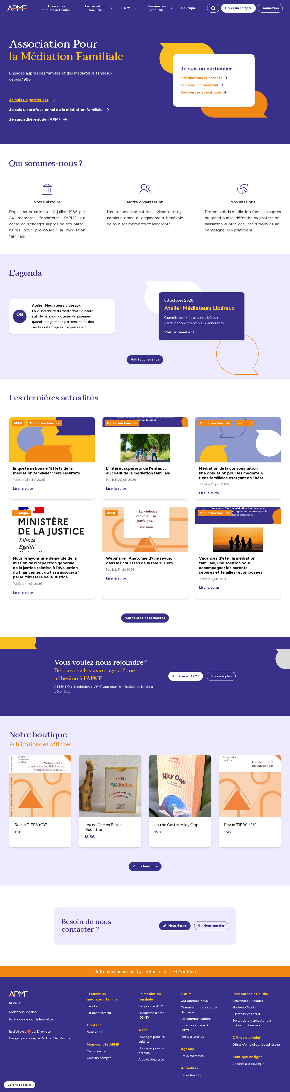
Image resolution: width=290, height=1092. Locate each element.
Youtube (187, 971)
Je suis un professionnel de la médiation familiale (56, 109)
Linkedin (151, 971)
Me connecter (96, 1051)
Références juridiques (247, 1001)
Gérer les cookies (19, 1084)
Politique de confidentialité (31, 1019)
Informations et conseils (201, 78)
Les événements (192, 1056)
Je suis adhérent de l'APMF (35, 119)
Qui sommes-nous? (195, 1001)
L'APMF (126, 8)
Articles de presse (151, 1059)
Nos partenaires (192, 1037)
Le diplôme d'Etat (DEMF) (151, 1015)
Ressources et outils (157, 8)
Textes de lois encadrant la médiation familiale (251, 1023)
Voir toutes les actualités (145, 618)
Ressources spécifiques (201, 92)
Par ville (92, 1006)
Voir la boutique (145, 866)
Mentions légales (23, 1012)
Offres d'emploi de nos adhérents (256, 1044)
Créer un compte (238, 8)
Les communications (196, 1019)
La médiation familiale (95, 8)
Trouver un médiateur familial (56, 8)
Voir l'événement (179, 332)
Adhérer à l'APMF (185, 676)
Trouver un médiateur (200, 85)
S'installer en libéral (246, 1014)
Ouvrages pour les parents (151, 1050)
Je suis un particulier (28, 99)
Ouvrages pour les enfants (151, 1039)
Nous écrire (177, 926)
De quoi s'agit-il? (150, 1006)
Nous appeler (214, 926)
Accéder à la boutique (248, 1064)
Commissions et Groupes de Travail (199, 1009)
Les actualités (191, 1075)
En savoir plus (221, 676)
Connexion (270, 8)
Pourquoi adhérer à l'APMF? (194, 1027)
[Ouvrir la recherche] (213, 8)
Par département (99, 1013)
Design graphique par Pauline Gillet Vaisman (40, 1038)
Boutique (188, 8)
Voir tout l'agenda (145, 359)
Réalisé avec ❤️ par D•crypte (30, 1032)
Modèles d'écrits (244, 1007)
